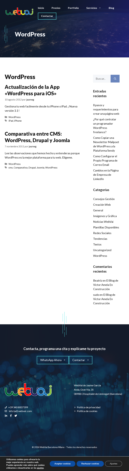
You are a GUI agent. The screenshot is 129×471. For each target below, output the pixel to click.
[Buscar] (115, 78)
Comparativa (21, 167)
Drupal (32, 167)
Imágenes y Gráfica (105, 216)
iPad (10, 120)
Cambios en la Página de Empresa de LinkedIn (106, 175)
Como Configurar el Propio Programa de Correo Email (105, 160)
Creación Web (102, 204)
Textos (97, 244)
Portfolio (73, 7)
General (98, 210)
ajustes (40, 468)
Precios (56, 7)
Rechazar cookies (90, 463)
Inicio (41, 7)
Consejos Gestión (104, 199)
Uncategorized (102, 250)
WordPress (14, 117)
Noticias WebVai (103, 221)
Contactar (47, 15)
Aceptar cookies (62, 463)
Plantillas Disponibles (106, 227)
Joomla (40, 167)
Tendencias (100, 238)
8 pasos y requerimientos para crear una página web (106, 109)
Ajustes (113, 463)
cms (10, 167)
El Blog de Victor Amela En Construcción (105, 285)
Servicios (91, 7)
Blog (111, 7)
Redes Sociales (102, 233)
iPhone (18, 120)
